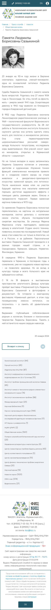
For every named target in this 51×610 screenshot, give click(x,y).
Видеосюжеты (10, 484)
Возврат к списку (15, 346)
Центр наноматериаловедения (17, 458)
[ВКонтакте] (43, 346)
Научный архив (11, 470)
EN (41, 3)
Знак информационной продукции (22, 546)
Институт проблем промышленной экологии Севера (25, 382)
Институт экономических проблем (18, 397)
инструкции (32, 597)
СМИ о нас (9, 479)
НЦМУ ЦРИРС (10, 428)
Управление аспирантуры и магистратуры (21, 444)
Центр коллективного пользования (18, 453)
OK (25, 604)
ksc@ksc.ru (30, 530)
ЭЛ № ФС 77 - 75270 (38, 557)
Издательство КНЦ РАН (14, 370)
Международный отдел (14, 402)
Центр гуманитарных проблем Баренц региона (23, 449)
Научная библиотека (13, 406)
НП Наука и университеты (15, 423)
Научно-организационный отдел (18, 411)
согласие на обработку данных (17, 576)
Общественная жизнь (13, 432)
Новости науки (10, 475)
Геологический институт (14, 361)
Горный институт (11, 365)
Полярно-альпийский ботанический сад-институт (25, 437)
